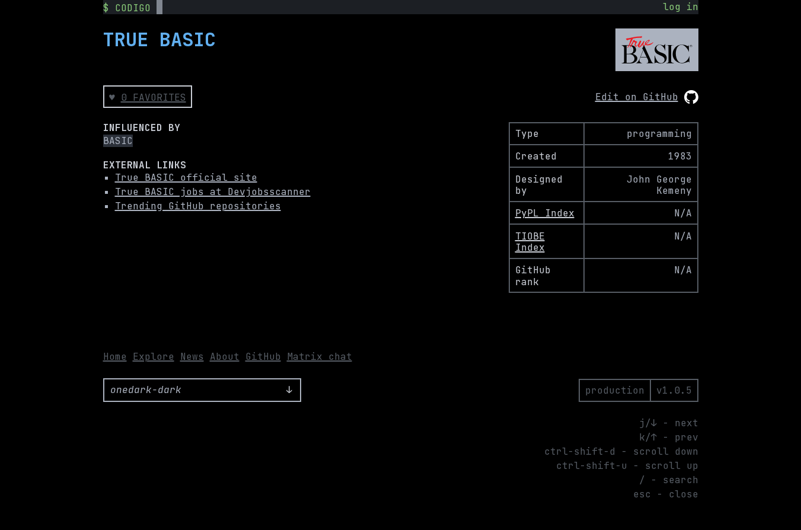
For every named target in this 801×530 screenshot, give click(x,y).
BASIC (118, 141)
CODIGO (133, 8)
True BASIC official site (186, 177)
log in (680, 7)
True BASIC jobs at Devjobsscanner (213, 192)
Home (115, 356)
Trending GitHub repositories (198, 206)
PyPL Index (545, 213)
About (225, 356)
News (192, 356)
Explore (153, 356)
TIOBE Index (530, 242)
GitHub (263, 356)
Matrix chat (319, 356)
